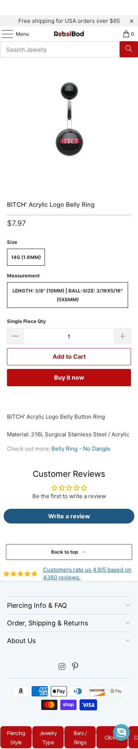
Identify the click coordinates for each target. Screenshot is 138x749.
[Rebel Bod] (69, 33)
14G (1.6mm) (26, 257)
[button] (121, 732)
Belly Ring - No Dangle (81, 448)
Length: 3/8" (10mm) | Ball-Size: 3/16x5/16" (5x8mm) (68, 295)
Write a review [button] (69, 516)
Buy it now (69, 377)
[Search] (129, 49)
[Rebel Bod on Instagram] (62, 667)
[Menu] (3, 33)
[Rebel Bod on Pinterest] (75, 667)
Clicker (112, 737)
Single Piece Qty (26, 321)
